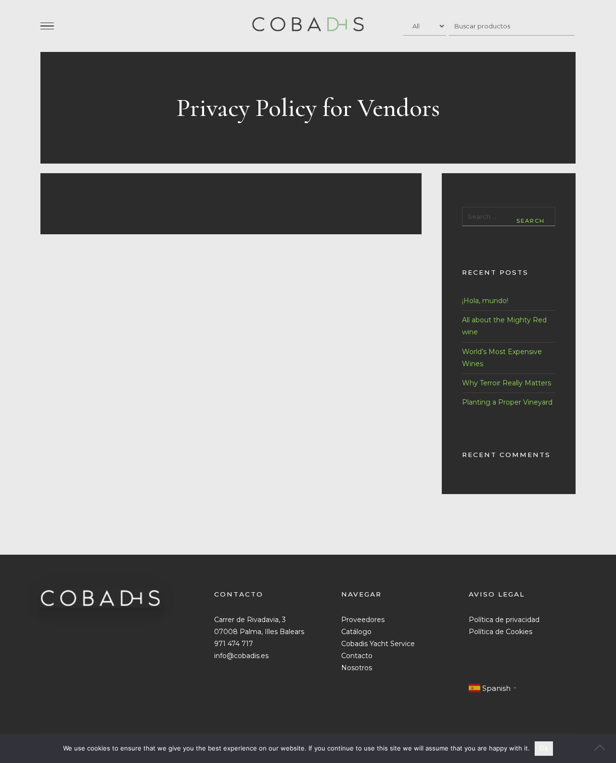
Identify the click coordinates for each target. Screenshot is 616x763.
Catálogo (356, 631)
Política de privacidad (504, 619)
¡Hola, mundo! (485, 300)
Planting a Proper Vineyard (507, 402)
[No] (604, 748)
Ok (543, 748)
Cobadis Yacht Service (378, 643)
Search (530, 220)
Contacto (356, 655)
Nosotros (356, 667)
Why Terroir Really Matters (506, 383)
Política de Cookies (500, 631)
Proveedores (363, 619)
